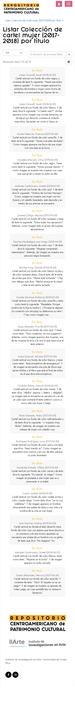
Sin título (37, 70)
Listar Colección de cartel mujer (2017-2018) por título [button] (33, 20)
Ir (69, 54)
